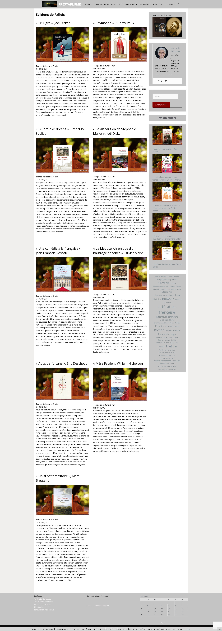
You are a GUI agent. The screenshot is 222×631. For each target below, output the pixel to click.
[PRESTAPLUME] (50, 4)
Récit (170, 337)
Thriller (160, 346)
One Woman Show (161, 323)
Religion (176, 326)
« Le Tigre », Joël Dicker (53, 23)
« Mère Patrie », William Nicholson (118, 363)
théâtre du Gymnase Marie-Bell (167, 361)
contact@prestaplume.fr (44, 610)
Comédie (164, 283)
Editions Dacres (175, 287)
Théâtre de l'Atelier (167, 358)
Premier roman (163, 326)
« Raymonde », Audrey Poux (113, 23)
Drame (173, 283)
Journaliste (167, 303)
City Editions (172, 280)
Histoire (157, 299)
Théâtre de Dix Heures (167, 353)
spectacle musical (162, 343)
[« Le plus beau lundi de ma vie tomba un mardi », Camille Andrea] (167, 164)
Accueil (88, 4)
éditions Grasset (167, 363)
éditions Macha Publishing (167, 366)
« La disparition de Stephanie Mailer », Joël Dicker (114, 131)
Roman (159, 330)
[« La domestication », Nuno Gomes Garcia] (167, 251)
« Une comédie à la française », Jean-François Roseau (58, 250)
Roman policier (162, 337)
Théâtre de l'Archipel (167, 355)
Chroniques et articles (107, 4)
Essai (178, 294)
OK (188, 629)
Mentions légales (102, 605)
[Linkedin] (162, 81)
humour (168, 299)
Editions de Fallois (160, 289)
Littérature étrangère (167, 316)
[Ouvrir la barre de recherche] (178, 4)
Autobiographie (173, 277)
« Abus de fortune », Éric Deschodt (61, 363)
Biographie (131, 4)
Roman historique (167, 334)
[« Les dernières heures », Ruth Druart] (167, 136)
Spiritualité (174, 343)
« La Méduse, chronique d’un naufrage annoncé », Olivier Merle (118, 250)
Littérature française (167, 309)
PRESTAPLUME (69, 4)
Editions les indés (174, 289)
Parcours (158, 4)
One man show (167, 319)
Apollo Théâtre (160, 276)
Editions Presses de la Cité (164, 295)
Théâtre (171, 346)
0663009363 (43, 607)
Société (173, 340)
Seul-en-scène (164, 340)
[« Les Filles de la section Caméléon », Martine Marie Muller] (167, 223)
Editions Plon (167, 292)
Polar (172, 323)
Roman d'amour (172, 330)
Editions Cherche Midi (161, 287)
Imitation (178, 299)
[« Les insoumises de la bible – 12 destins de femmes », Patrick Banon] (167, 192)
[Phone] (166, 81)
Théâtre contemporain (167, 350)
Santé (175, 337)
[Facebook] (155, 81)
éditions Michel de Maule (167, 369)
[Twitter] (159, 81)
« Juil (163, 622)
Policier (177, 323)
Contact (170, 4)
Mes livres (145, 4)
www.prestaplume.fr (163, 74)
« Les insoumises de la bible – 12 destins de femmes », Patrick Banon (166, 208)
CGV (88, 605)
